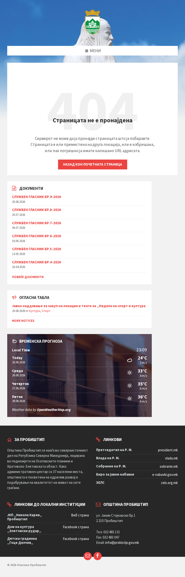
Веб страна (80, 515)
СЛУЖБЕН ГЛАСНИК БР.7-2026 (36, 223)
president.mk (168, 450)
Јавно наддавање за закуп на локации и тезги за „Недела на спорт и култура (78, 306)
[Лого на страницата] (92, 36)
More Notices (23, 321)
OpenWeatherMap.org (54, 409)
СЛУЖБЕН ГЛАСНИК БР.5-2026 (36, 249)
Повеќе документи (28, 277)
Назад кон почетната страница (92, 164)
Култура (34, 311)
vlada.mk (171, 458)
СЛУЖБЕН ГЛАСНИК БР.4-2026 (36, 262)
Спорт (46, 311)
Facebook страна (76, 527)
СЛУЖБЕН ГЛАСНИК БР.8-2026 (36, 209)
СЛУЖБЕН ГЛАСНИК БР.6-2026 (36, 236)
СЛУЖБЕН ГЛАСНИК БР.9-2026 (36, 196)
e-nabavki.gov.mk (165, 474)
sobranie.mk (169, 466)
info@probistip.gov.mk (122, 542)
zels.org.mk (169, 482)
